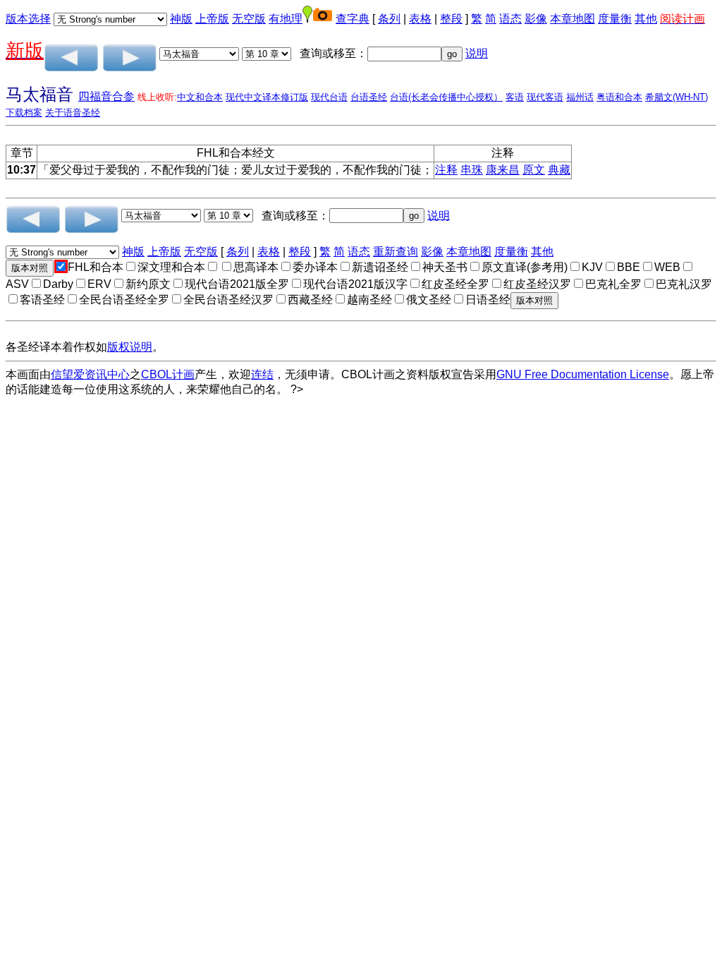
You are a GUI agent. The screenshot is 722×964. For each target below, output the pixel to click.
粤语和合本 (619, 97)
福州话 (580, 97)
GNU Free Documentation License (582, 374)
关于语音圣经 (72, 112)
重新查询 (395, 252)
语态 (510, 19)
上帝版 (212, 19)
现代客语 (545, 97)
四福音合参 (106, 96)
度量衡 (615, 19)
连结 (262, 374)
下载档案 (24, 112)
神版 (181, 19)
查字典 (352, 19)
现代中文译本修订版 (267, 97)
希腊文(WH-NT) (676, 97)
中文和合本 (200, 97)
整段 (451, 19)
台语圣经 (368, 97)
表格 (420, 19)
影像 (536, 19)
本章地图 (572, 19)
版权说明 (129, 347)
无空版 (249, 19)
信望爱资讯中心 (90, 374)
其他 (646, 19)
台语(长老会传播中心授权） (446, 97)
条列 (389, 19)
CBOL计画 (168, 374)
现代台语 (329, 97)
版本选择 (28, 19)
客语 (515, 97)
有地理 (285, 19)
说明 (476, 53)
